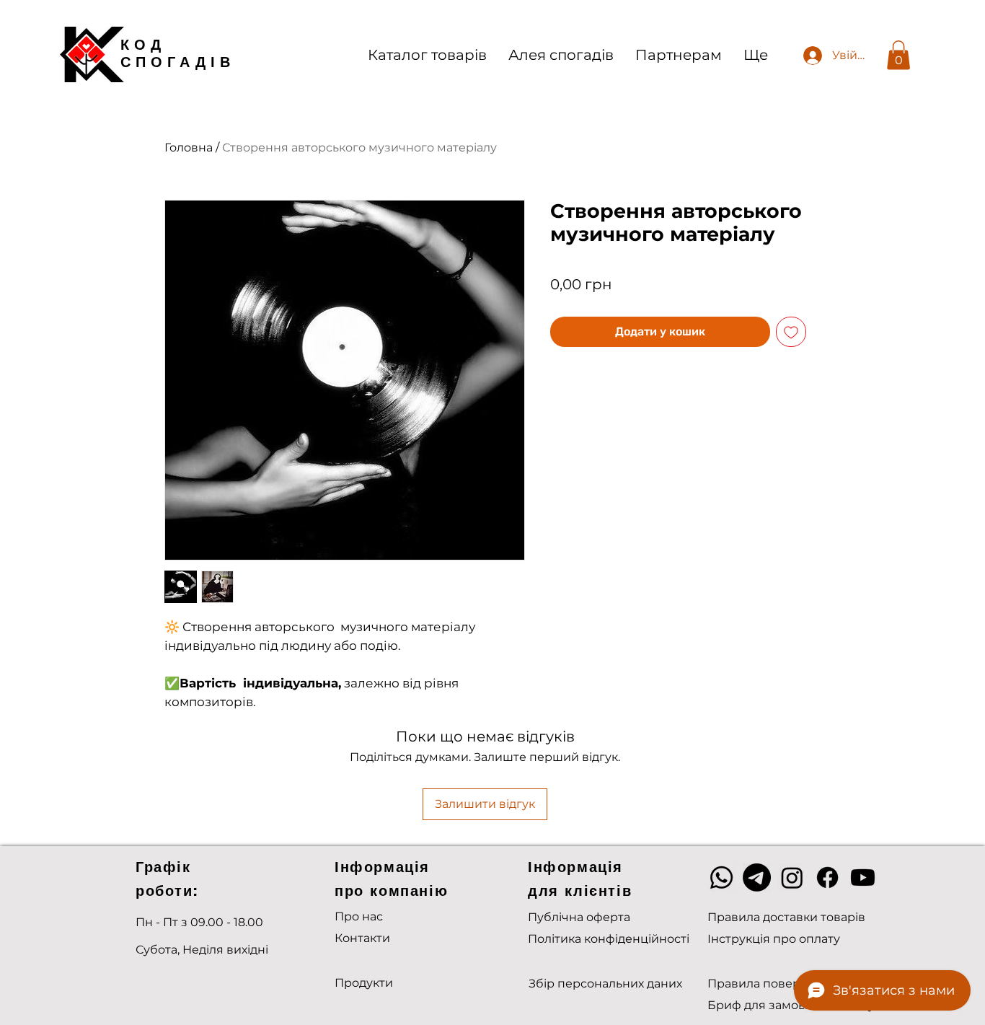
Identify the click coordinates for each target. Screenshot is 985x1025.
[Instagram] (792, 877)
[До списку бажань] (791, 332)
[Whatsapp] (721, 877)
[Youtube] (863, 877)
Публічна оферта (579, 917)
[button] (898, 55)
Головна (188, 147)
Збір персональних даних (605, 983)
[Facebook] (827, 877)
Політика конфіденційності (608, 939)
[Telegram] (757, 877)
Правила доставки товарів (786, 917)
